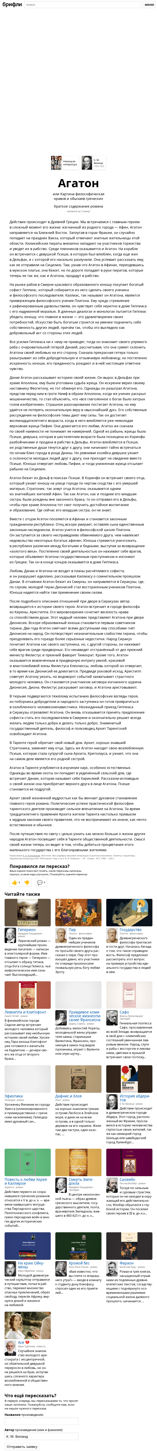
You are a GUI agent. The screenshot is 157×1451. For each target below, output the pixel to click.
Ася (21, 1342)
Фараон (127, 1263)
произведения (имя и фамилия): (34, 1430)
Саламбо (127, 1179)
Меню (149, 5)
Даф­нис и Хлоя (68, 1095)
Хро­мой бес (79, 1263)
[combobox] (83, 4)
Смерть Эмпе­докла (81, 1181)
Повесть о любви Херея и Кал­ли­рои (26, 1181)
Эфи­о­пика (14, 1095)
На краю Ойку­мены (31, 1265)
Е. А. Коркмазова (31, 855)
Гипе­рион (27, 929)
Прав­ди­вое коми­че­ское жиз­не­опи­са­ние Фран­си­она (85, 1016)
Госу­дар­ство (131, 929)
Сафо (124, 1012)
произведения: (24, 1415)
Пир (72, 929)
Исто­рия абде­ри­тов (135, 1097)
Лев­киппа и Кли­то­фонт (25, 1012)
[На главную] (12, 4)
